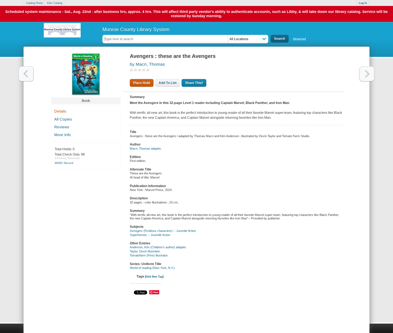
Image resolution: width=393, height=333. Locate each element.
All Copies (63, 119)
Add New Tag (154, 276)
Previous (26, 73)
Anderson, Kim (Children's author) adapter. (158, 247)
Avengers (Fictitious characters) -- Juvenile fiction (163, 231)
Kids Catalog (54, 3)
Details (60, 111)
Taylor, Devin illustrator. (145, 251)
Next (366, 73)
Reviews (61, 127)
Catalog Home (34, 3)
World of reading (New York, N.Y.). (152, 268)
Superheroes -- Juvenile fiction (150, 235)
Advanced (299, 38)
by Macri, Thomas (147, 64)
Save (155, 292)
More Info (62, 135)
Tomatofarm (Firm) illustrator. (149, 255)
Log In (363, 3)
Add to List (167, 83)
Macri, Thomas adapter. (145, 148)
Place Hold (141, 83)
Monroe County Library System (135, 29)
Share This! (194, 83)
